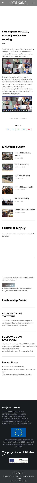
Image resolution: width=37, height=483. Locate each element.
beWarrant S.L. (22, 481)
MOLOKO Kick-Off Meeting (25, 210)
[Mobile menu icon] (33, 3)
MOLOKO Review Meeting (24, 187)
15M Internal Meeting (22, 175)
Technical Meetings (21, 118)
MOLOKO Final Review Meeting (23, 154)
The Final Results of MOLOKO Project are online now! (18, 370)
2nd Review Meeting (22, 164)
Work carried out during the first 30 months (16, 375)
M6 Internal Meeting (22, 198)
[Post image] (7, 156)
